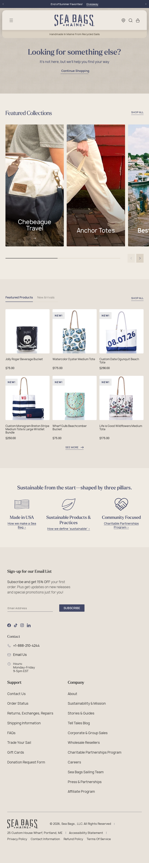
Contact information (45, 839)
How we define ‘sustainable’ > (68, 529)
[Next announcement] (145, 4)
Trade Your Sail (19, 742)
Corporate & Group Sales (88, 733)
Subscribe (72, 608)
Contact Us (16, 694)
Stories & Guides (81, 713)
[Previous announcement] (3, 4)
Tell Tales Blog (79, 723)
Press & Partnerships (85, 782)
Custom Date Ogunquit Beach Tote (119, 361)
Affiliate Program (81, 791)
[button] (11, 20)
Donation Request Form (26, 762)
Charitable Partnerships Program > (121, 525)
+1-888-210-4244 (26, 646)
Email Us (20, 654)
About (72, 694)
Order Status (17, 703)
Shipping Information (24, 723)
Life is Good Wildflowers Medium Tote (120, 427)
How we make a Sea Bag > (22, 525)
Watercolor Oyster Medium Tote (74, 359)
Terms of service (99, 839)
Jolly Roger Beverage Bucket (24, 359)
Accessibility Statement (86, 833)
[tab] (19, 299)
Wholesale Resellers (84, 742)
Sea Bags (68, 824)
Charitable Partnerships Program (94, 752)
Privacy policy (17, 839)
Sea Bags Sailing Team (86, 772)
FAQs (11, 733)
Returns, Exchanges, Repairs (30, 713)
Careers (74, 762)
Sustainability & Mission (87, 703)
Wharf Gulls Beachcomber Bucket (70, 427)
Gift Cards (15, 752)
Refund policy (73, 839)
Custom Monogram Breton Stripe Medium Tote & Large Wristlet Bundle (27, 429)
